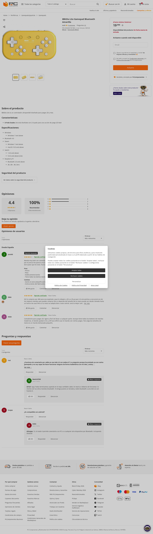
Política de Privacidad (79, 285)
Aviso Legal (95, 285)
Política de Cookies (61, 285)
